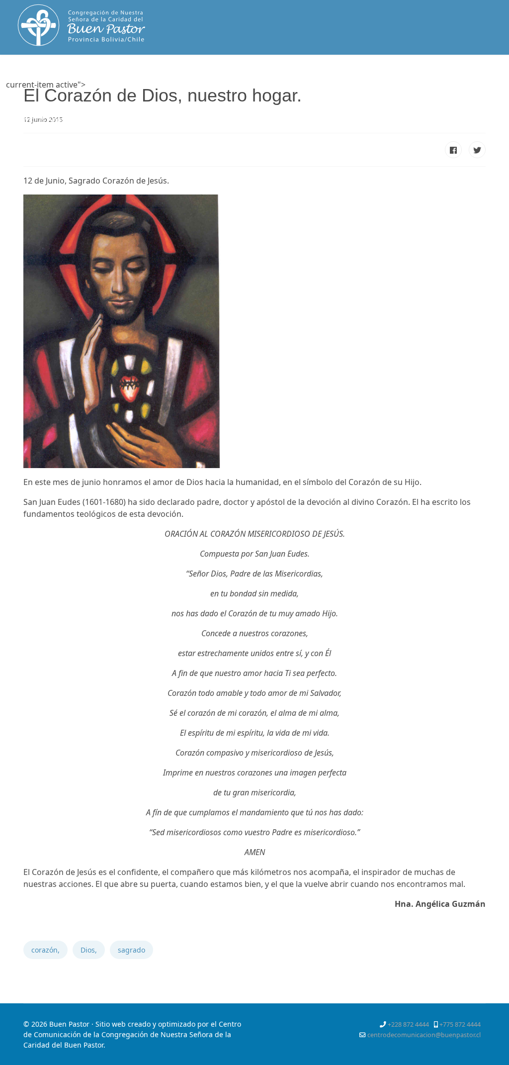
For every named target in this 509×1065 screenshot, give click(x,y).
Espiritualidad (233, 85)
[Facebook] (435, 88)
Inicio (101, 85)
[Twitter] (453, 88)
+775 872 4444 (460, 1024)
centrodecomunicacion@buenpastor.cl (424, 1035)
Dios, (89, 950)
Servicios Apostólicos (50, 119)
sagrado (131, 950)
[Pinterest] (471, 88)
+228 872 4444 (408, 1024)
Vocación (295, 85)
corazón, (45, 950)
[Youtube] (436, 100)
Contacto (155, 119)
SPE (117, 119)
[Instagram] (454, 100)
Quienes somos (159, 85)
